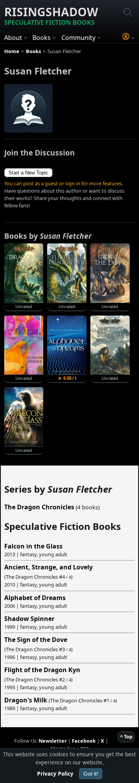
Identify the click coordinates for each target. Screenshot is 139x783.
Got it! (90, 774)
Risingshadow (51, 15)
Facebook (84, 740)
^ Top (126, 736)
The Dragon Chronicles (39, 507)
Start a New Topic (28, 173)
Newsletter (53, 740)
